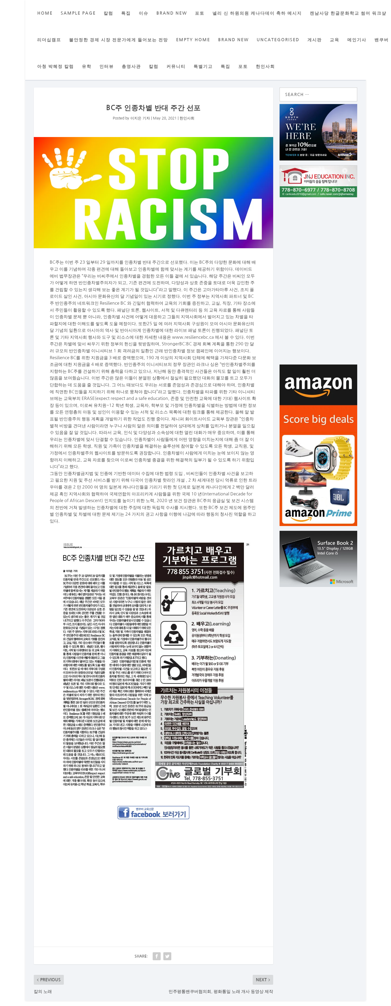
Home (45, 13)
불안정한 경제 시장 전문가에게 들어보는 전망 (118, 40)
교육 (334, 40)
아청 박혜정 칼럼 (55, 66)
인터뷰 (106, 66)
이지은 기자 (140, 118)
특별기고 (203, 66)
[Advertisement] (153, 876)
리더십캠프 (49, 40)
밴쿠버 (382, 40)
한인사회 (265, 66)
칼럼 (108, 13)
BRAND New (171, 13)
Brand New (233, 40)
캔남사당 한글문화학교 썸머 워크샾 (348, 13)
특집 (126, 13)
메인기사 (357, 40)
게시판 (314, 40)
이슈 (143, 13)
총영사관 (131, 66)
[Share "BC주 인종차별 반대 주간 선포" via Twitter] (167, 956)
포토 (200, 13)
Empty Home (193, 40)
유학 (86, 66)
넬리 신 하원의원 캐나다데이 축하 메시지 (257, 13)
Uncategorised (278, 40)
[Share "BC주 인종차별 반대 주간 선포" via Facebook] (156, 956)
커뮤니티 (176, 66)
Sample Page (78, 13)
